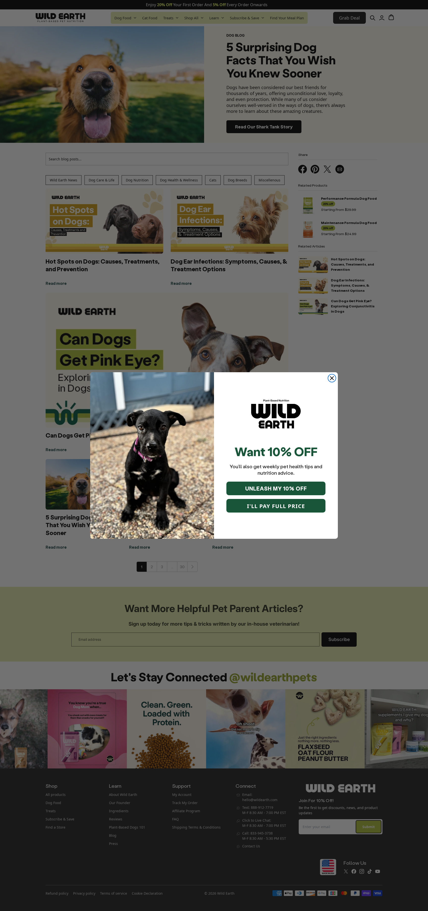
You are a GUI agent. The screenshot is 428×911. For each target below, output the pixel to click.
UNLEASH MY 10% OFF (276, 488)
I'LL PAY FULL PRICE (276, 506)
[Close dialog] (332, 378)
